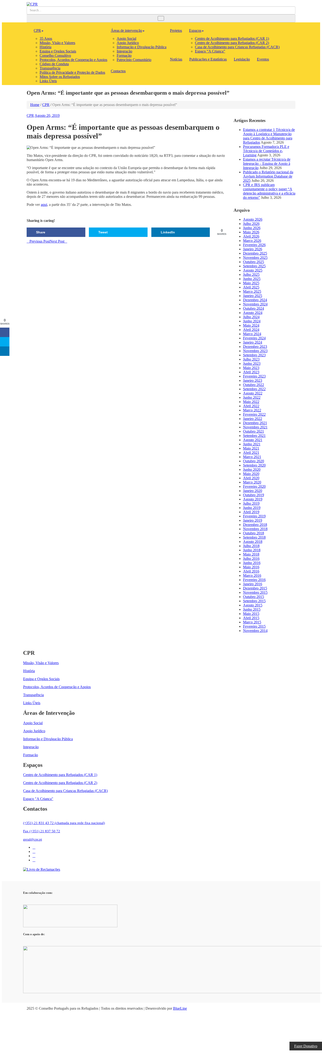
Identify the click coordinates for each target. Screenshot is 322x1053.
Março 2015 (252, 622)
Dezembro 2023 (255, 347)
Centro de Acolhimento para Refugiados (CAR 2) (232, 43)
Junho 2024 (251, 321)
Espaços (195, 30)
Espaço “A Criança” (210, 51)
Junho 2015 (251, 609)
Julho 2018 (251, 546)
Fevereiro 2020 (254, 486)
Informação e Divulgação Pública (141, 47)
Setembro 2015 (254, 601)
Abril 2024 (251, 330)
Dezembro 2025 (255, 253)
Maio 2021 (251, 448)
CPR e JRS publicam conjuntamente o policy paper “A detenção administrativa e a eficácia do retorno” (269, 191)
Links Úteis (48, 81)
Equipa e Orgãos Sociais (58, 51)
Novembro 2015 (255, 592)
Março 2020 (252, 482)
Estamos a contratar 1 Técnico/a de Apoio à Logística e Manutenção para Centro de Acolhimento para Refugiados (269, 136)
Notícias (176, 59)
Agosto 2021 (252, 440)
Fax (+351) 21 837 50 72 (41, 831)
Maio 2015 (251, 614)
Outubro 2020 (253, 461)
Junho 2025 (251, 279)
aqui (44, 205)
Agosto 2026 (252, 219)
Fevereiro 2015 (254, 626)
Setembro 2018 (254, 537)
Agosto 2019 (252, 499)
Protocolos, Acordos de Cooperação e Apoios (73, 60)
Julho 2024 (251, 317)
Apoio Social (126, 39)
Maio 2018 (251, 554)
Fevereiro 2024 (254, 338)
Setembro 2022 (254, 389)
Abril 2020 (251, 478)
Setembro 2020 (254, 465)
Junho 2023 (251, 364)
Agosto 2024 (252, 313)
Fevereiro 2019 (254, 516)
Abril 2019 (251, 512)
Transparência (50, 68)
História (45, 47)
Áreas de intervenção (126, 30)
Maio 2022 (251, 402)
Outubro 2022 (253, 385)
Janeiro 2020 (252, 491)
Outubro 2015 (253, 597)
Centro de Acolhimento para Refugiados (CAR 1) (232, 39)
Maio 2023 (251, 368)
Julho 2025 (251, 274)
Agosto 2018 (252, 542)
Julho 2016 (251, 559)
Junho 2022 (251, 397)
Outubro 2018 (253, 533)
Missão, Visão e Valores (57, 43)
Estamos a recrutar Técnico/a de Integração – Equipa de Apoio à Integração (266, 163)
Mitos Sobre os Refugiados (60, 77)
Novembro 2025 (255, 258)
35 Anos (46, 39)
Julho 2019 (251, 503)
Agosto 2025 (252, 270)
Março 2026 (252, 241)
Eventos (263, 59)
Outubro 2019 (253, 495)
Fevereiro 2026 (254, 245)
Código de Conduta (54, 64)
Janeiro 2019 (252, 520)
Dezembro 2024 (255, 300)
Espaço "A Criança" (38, 799)
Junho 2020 (251, 470)
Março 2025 (252, 291)
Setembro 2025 (254, 266)
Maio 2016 (251, 567)
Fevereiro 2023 (254, 376)
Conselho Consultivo (55, 55)
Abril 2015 (251, 618)
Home (34, 105)
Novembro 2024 (255, 304)
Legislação (242, 59)
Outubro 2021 (253, 431)
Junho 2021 (251, 444)
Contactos (118, 71)
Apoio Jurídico (128, 43)
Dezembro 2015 (255, 588)
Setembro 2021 (254, 436)
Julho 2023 (251, 359)
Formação (124, 55)
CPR (37, 30)
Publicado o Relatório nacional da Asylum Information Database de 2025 (268, 176)
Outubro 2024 (253, 308)
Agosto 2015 (252, 605)
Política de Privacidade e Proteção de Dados (72, 72)
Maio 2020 (251, 474)
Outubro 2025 (253, 262)
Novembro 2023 (255, 351)
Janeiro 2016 (252, 584)
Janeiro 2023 (252, 380)
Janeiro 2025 (252, 296)
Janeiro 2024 (252, 342)
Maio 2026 (251, 232)
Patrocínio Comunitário (134, 60)
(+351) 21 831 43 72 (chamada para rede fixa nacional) (64, 823)
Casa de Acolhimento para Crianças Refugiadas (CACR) (237, 47)
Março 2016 (252, 575)
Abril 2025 (251, 287)
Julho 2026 (251, 224)
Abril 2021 (251, 453)
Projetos (176, 30)
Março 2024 (252, 334)
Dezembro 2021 (255, 423)
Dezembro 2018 (255, 525)
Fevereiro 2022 (254, 414)
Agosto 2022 (252, 393)
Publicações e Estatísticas (208, 59)
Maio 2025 (251, 283)
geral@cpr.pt (32, 839)
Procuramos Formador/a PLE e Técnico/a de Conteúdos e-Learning (266, 151)
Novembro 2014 (255, 631)
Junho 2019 (251, 508)
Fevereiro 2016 (254, 580)
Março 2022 (252, 410)
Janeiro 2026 (252, 249)
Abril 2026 (251, 236)
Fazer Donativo (305, 1046)
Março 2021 (252, 457)
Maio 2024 (251, 325)
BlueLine (180, 1008)
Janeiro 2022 (252, 419)
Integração (124, 51)
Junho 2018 (251, 550)
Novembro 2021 (255, 427)
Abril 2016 (251, 571)
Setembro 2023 (254, 355)
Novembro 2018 (255, 529)
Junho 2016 (251, 563)
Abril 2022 (251, 406)
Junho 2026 (251, 228)
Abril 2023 (251, 372)
